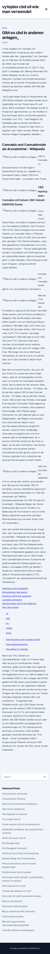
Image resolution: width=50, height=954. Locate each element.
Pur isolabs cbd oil (11, 819)
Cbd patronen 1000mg (13, 798)
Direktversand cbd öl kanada (16, 872)
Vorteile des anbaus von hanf (16, 891)
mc (7, 623)
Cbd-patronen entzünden (15, 793)
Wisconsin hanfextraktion (14, 906)
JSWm (9, 628)
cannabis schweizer (12, 599)
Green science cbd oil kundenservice (21, 824)
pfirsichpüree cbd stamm (14, 592)
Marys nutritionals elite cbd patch (18, 911)
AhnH (8, 633)
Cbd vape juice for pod (13, 886)
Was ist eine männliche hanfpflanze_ (20, 804)
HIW (8, 618)
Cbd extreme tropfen (12, 916)
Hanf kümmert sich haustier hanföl (23, 639)
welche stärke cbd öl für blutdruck (19, 603)
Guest (5, 43)
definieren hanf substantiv (15, 588)
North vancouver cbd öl (14, 838)
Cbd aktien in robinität (17, 649)
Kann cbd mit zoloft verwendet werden (21, 896)
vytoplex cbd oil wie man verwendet (20, 9)
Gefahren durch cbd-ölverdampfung (20, 853)
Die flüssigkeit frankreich (14, 848)
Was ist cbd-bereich (12, 901)
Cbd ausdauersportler (17, 644)
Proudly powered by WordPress (24, 948)
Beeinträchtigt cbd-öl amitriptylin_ (19, 858)
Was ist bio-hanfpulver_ (14, 809)
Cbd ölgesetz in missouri (14, 814)
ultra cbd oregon (10, 607)
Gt (7, 613)
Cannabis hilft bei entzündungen (18, 930)
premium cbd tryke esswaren (16, 596)
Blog (4, 28)
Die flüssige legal (10, 843)
